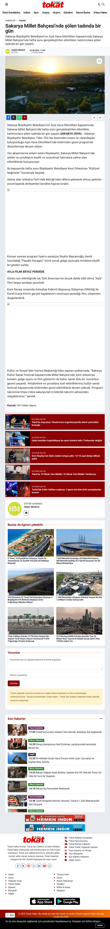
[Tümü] (101, 718)
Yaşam (56, 12)
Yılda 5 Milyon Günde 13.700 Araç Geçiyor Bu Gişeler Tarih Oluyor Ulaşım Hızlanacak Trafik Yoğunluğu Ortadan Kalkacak (28, 638)
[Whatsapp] (49, 865)
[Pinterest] (28, 865)
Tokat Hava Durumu (78, 841)
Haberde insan (15, 881)
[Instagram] (33, 865)
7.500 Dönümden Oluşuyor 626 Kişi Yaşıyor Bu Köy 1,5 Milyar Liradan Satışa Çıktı (79, 598)
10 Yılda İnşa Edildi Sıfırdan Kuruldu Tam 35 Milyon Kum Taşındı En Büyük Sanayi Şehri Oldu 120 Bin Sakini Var (78, 638)
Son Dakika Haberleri (79, 856)
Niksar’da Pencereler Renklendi (49, 788)
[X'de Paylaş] (13, 117)
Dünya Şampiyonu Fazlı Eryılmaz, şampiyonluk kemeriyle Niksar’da (62, 746)
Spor (36, 12)
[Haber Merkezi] (14, 508)
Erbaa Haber (100, 12)
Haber (27, 12)
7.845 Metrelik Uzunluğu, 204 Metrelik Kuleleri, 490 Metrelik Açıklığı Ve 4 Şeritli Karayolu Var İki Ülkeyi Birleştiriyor (78, 560)
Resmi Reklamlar (65, 881)
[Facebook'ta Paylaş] (8, 117)
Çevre (11, 877)
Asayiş (45, 12)
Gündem (68, 12)
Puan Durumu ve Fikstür (80, 850)
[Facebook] (17, 865)
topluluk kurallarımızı (35, 693)
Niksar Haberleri (36, 740)
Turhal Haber (14, 884)
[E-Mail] (26, 513)
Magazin (61, 890)
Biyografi (12, 890)
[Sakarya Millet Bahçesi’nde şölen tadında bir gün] (55, 85)
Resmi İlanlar (83, 12)
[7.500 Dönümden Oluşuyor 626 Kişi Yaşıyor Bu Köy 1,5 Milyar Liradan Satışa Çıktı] (79, 581)
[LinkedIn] (39, 865)
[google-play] (68, 901)
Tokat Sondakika (11, 12)
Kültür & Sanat (63, 887)
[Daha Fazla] (24, 117)
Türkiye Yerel (63, 874)
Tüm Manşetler (76, 853)
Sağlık (32, 754)
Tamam (100, 925)
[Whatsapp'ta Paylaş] (19, 117)
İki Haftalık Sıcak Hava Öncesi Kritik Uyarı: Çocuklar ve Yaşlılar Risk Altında (61, 760)
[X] (23, 865)
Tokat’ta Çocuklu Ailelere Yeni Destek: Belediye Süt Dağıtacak (65, 732)
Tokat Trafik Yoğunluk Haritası (83, 847)
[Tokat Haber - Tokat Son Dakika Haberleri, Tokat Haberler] (53, 4)
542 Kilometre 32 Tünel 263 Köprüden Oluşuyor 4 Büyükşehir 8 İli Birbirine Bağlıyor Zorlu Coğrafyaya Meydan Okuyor (30, 599)
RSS (11, 915)
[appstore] (42, 901)
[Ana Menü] (6, 4)
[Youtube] (44, 865)
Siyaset (11, 887)
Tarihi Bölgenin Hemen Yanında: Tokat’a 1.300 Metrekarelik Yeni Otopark (63, 802)
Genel (59, 877)
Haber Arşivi (74, 860)
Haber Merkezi (31, 506)
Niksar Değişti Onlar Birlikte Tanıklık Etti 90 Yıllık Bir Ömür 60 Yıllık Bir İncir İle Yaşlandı (64, 774)
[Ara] (103, 4)
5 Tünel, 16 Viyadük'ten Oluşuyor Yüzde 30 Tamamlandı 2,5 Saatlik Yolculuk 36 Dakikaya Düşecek (28, 560)
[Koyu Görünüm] (99, 4)
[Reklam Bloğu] (55, 818)
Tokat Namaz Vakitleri (79, 844)
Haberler (10, 20)
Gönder (14, 683)
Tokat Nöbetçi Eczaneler (80, 837)
